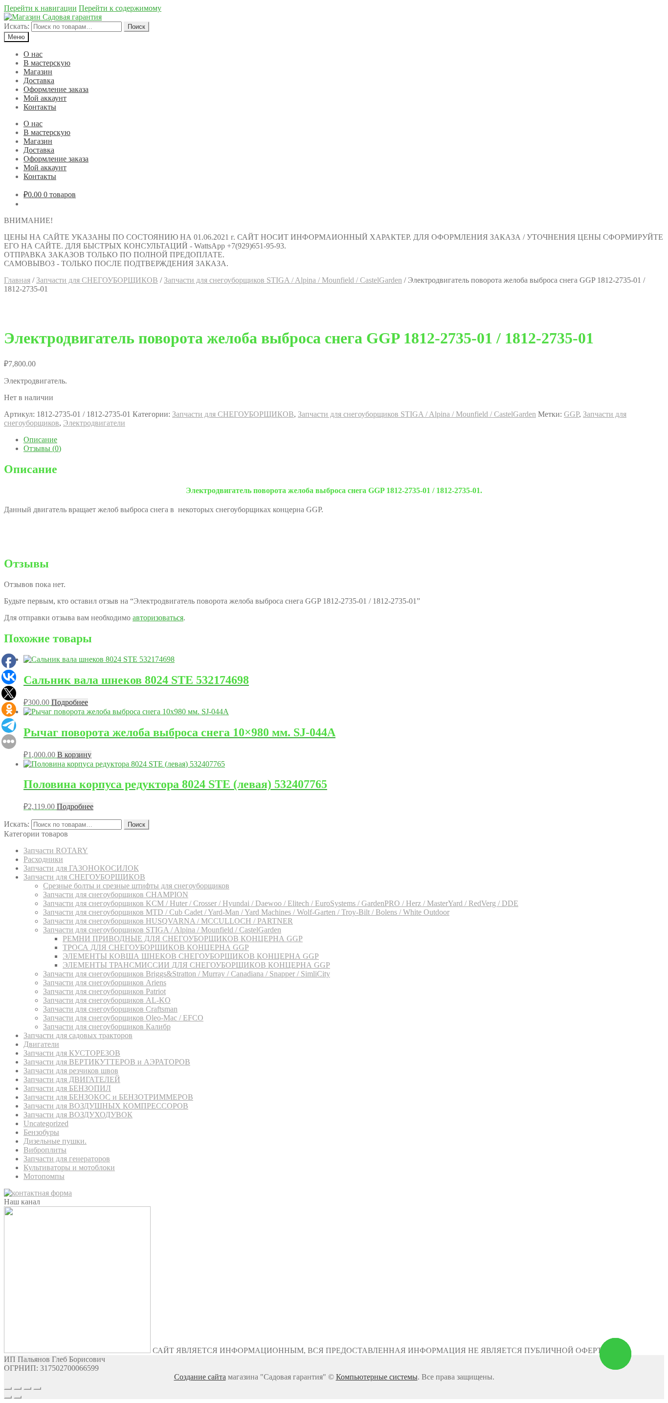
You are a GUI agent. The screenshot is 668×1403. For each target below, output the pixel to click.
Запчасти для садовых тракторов (78, 1035)
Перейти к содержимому (120, 8)
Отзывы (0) (42, 448)
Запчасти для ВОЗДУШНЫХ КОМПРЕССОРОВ (105, 1106)
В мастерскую (46, 63)
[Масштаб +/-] (37, 1388)
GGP (571, 414)
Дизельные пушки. (55, 1141)
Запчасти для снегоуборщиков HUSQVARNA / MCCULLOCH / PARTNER (168, 921)
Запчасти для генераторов (66, 1158)
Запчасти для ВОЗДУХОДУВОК (78, 1114)
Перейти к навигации (40, 8)
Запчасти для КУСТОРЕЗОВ (71, 1053)
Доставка (38, 80)
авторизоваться (158, 617)
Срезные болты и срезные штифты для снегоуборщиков (136, 886)
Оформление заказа (56, 89)
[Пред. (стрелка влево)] (8, 1397)
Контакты (39, 107)
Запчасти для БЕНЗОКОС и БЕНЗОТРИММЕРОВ (108, 1097)
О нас (33, 54)
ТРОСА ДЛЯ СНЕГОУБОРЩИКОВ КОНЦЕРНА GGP (156, 947)
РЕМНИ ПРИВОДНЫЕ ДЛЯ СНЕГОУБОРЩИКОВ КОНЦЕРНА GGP (183, 938)
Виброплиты (45, 1150)
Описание (40, 439)
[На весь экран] (27, 1388)
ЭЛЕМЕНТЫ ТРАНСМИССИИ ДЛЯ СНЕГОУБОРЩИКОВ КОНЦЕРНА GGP (196, 965)
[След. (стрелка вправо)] (18, 1397)
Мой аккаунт (45, 98)
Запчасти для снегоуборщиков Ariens (104, 982)
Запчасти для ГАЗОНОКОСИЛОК (81, 868)
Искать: (16, 26)
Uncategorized (45, 1123)
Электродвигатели (94, 423)
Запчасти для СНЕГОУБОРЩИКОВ (97, 280)
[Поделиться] (18, 1388)
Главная (17, 280)
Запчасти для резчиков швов (70, 1070)
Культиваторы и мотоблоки (69, 1167)
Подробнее (69, 702)
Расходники (43, 859)
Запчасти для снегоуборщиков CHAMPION (115, 894)
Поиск (136, 26)
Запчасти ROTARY (55, 850)
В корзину (74, 754)
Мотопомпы (44, 1176)
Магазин (37, 72)
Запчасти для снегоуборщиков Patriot (104, 991)
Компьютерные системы (377, 1377)
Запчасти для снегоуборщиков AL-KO (107, 1000)
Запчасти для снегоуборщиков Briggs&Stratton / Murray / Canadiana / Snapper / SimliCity (186, 974)
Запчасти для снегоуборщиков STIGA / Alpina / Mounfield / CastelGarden (283, 280)
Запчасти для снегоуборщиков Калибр (107, 1026)
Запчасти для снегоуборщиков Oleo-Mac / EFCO (123, 1018)
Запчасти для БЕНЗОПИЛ (67, 1088)
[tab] (343, 439)
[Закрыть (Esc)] (8, 1388)
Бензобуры (41, 1132)
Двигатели (41, 1044)
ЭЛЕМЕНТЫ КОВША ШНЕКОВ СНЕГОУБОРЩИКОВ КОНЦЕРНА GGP (191, 956)
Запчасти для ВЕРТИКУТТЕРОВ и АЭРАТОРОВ (106, 1062)
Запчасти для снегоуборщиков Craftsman (110, 1009)
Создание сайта (200, 1377)
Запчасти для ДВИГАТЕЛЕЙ (71, 1079)
